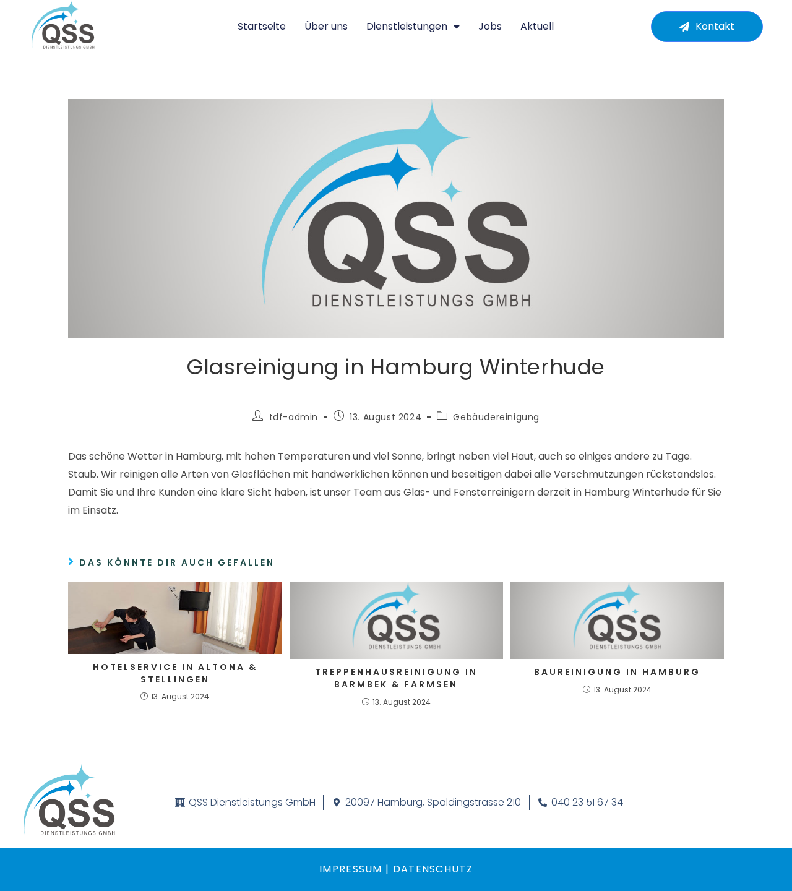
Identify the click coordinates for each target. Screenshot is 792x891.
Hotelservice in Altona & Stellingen (175, 673)
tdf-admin (293, 417)
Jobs (490, 26)
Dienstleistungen (406, 26)
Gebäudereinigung (496, 417)
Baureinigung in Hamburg (617, 672)
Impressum (350, 869)
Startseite (262, 26)
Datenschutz (431, 869)
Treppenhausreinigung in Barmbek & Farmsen (396, 678)
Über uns (326, 26)
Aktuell (537, 26)
